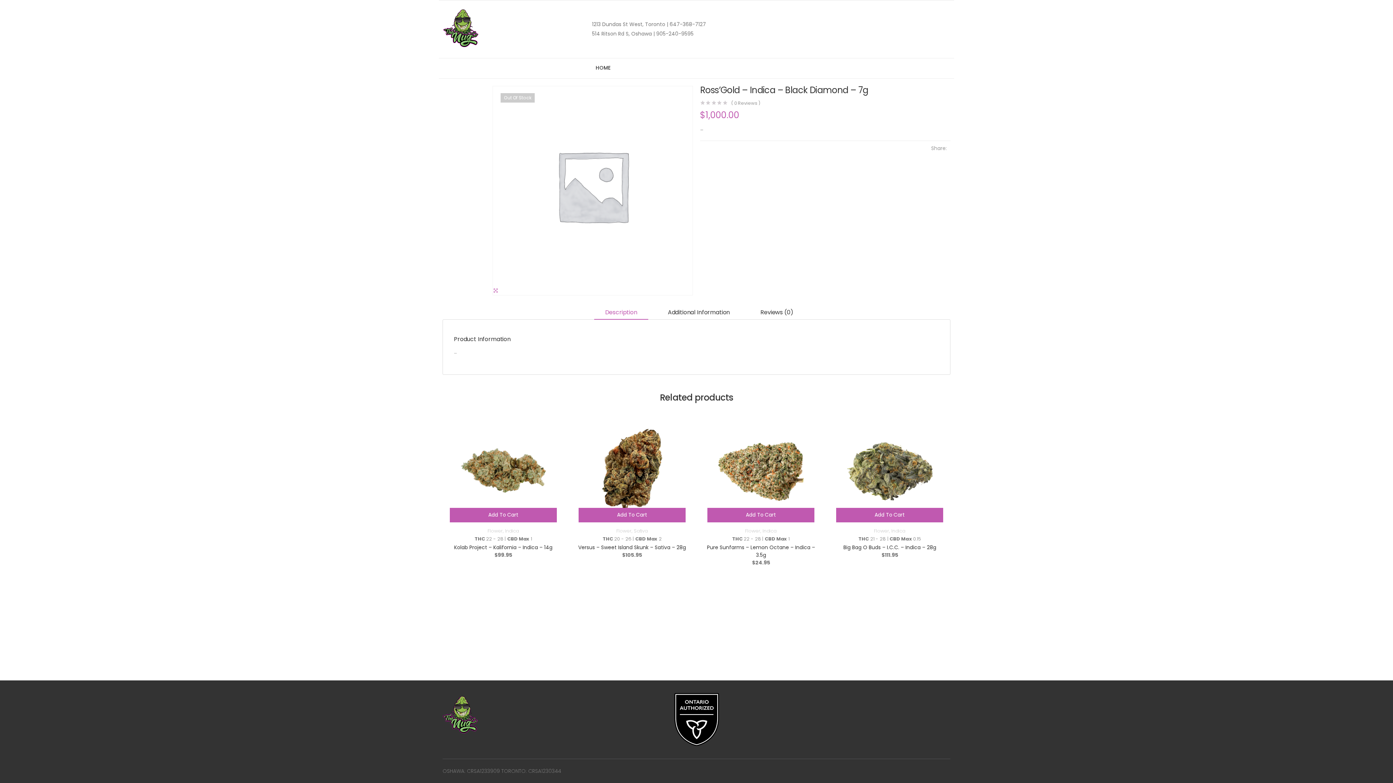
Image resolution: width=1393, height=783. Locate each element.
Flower (495, 530)
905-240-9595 (674, 33)
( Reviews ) (745, 103)
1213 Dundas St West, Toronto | (630, 24)
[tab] (621, 313)
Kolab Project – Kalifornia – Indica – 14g (503, 547)
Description (621, 312)
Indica (512, 530)
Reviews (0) (776, 312)
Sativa (641, 530)
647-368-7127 (687, 24)
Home (603, 67)
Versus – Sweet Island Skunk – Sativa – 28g (632, 547)
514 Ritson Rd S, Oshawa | (623, 33)
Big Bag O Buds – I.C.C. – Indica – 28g (889, 547)
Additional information (699, 312)
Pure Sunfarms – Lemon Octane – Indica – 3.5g (761, 551)
